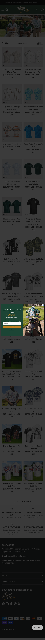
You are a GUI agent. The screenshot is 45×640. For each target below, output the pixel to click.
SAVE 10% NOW (11, 326)
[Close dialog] (42, 305)
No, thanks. (11, 329)
